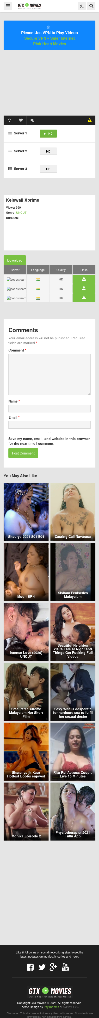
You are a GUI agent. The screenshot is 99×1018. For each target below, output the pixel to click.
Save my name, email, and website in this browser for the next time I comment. (49, 441)
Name (14, 401)
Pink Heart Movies (49, 43)
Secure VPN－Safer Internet (49, 38)
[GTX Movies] (29, 5)
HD (50, 133)
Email (13, 417)
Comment (17, 350)
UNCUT (21, 212)
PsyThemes (51, 1007)
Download (14, 260)
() (32, 120)
